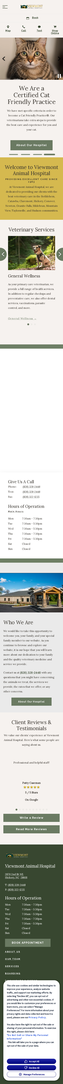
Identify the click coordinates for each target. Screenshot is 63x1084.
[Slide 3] (37, 154)
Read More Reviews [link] (31, 829)
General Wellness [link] (20, 318)
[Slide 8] (40, 809)
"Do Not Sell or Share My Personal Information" (27, 1037)
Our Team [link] (12, 959)
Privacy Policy (37, 1017)
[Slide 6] (33, 809)
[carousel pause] (59, 76)
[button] (5, 6)
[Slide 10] (46, 809)
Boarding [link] (12, 973)
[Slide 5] (30, 809)
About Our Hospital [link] (31, 701)
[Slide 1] (13, 154)
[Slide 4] (49, 154)
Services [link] (12, 966)
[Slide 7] (36, 809)
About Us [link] (12, 951)
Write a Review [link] (32, 817)
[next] (59, 59)
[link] (31, 7)
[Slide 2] (25, 154)
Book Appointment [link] (28, 942)
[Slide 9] (43, 809)
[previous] (4, 59)
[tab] (17, 512)
